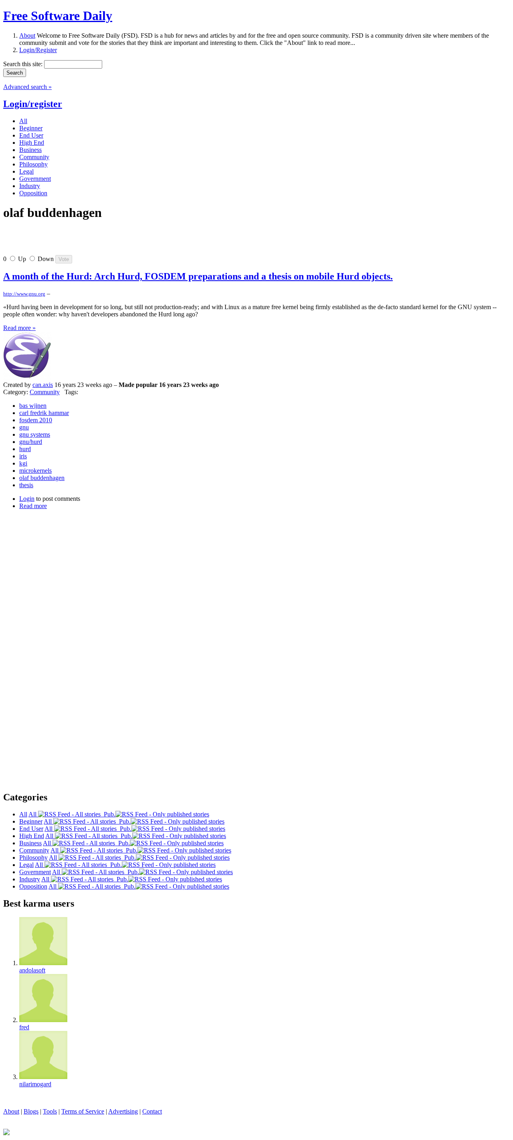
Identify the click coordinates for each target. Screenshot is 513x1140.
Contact (152, 1111)
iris (23, 456)
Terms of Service (82, 1111)
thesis (26, 485)
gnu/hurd (30, 441)
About (27, 35)
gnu (24, 427)
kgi (23, 463)
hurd (25, 448)
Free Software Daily (57, 15)
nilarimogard (35, 1084)
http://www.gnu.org (24, 294)
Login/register (32, 104)
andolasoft (32, 970)
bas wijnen (32, 405)
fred (24, 1027)
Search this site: (23, 64)
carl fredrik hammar (44, 412)
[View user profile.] (27, 377)
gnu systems (34, 434)
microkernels (35, 470)
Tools (50, 1111)
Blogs (31, 1111)
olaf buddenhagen (42, 477)
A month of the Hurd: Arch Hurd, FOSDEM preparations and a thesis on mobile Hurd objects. (198, 276)
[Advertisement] (97, 241)
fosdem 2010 (35, 420)
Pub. (108, 814)
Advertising (123, 1111)
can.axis (42, 384)
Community (45, 392)
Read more (33, 505)
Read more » (19, 327)
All (33, 814)
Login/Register (38, 50)
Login (26, 498)
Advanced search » (27, 86)
